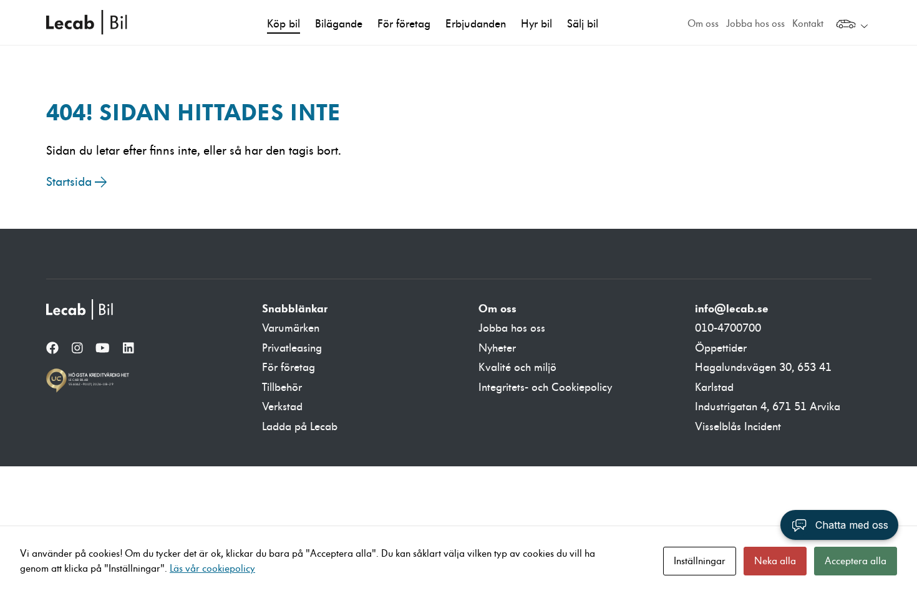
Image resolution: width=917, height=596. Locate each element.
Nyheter (497, 348)
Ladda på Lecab (299, 427)
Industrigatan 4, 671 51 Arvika (767, 407)
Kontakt (807, 23)
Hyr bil (536, 24)
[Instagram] (77, 349)
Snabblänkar (295, 308)
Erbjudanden (475, 24)
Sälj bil (582, 24)
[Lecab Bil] (80, 309)
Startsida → (76, 182)
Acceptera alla (855, 561)
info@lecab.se (732, 308)
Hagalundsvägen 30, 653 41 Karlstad (763, 377)
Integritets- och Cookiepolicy (545, 387)
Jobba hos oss (755, 23)
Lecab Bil (87, 22)
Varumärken (290, 328)
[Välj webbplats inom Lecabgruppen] (852, 25)
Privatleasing (292, 348)
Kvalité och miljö (517, 367)
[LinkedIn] (128, 349)
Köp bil (283, 24)
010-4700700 (728, 328)
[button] (839, 525)
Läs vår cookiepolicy (212, 568)
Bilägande (338, 24)
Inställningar (699, 561)
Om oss (703, 23)
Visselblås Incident (738, 427)
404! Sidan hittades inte (193, 112)
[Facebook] (52, 349)
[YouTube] (102, 349)
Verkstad (282, 407)
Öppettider (721, 348)
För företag (403, 24)
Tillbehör (282, 387)
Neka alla (775, 561)
